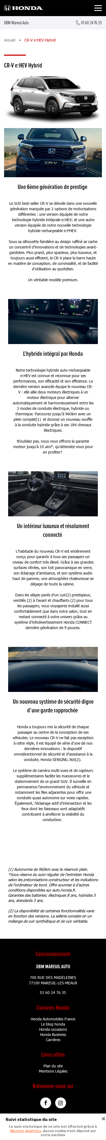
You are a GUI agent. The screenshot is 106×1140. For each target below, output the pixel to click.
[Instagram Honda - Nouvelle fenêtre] (60, 1102)
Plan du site (53, 1066)
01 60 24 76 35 (53, 992)
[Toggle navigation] (98, 9)
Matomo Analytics (25, 1131)
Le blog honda (53, 1024)
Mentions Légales (53, 1071)
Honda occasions (53, 1029)
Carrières (53, 1039)
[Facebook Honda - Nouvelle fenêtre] (45, 1102)
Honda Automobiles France (53, 1019)
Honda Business (53, 1034)
